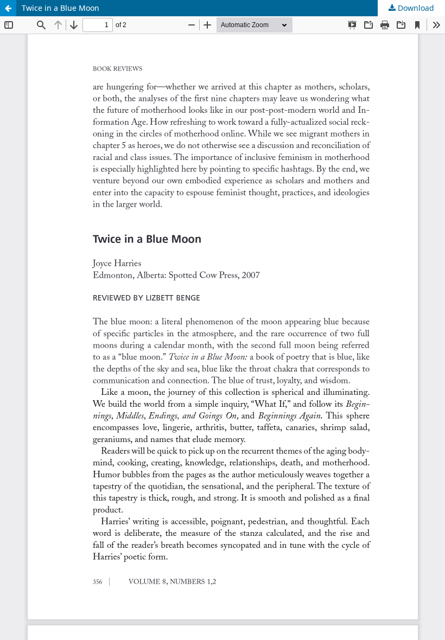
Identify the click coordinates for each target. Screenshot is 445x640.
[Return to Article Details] (8, 8)
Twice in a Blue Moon (60, 8)
